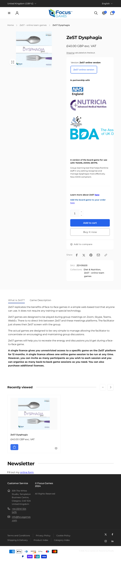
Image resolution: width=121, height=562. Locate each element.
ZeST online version (83, 69)
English (106, 3)
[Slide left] (103, 387)
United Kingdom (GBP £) (20, 3)
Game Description (40, 300)
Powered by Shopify (106, 551)
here (97, 195)
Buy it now (90, 232)
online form (27, 472)
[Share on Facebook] (76, 255)
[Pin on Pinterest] (90, 255)
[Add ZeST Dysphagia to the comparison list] (56, 448)
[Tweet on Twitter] (83, 255)
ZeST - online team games (94, 274)
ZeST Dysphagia (19, 434)
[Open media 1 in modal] (33, 49)
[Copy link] (105, 255)
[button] (9, 13)
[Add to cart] (14, 447)
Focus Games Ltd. (91, 551)
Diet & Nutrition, (92, 269)
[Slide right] (110, 387)
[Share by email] (98, 255)
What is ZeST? (16, 300)
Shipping (70, 53)
